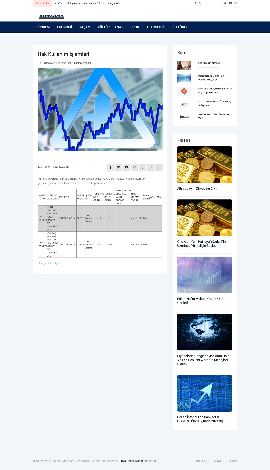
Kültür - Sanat (110, 27)
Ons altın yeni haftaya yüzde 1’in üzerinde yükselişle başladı (201, 243)
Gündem (43, 27)
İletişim (233, 461)
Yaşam (85, 27)
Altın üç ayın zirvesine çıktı (197, 188)
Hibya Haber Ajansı (130, 461)
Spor (135, 27)
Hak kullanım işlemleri (208, 63)
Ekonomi (64, 27)
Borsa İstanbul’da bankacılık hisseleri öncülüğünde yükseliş (200, 419)
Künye (218, 461)
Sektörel (180, 27)
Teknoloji (155, 27)
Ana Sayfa (201, 461)
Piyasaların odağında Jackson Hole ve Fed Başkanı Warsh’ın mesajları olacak (203, 360)
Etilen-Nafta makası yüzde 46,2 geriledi (200, 300)
